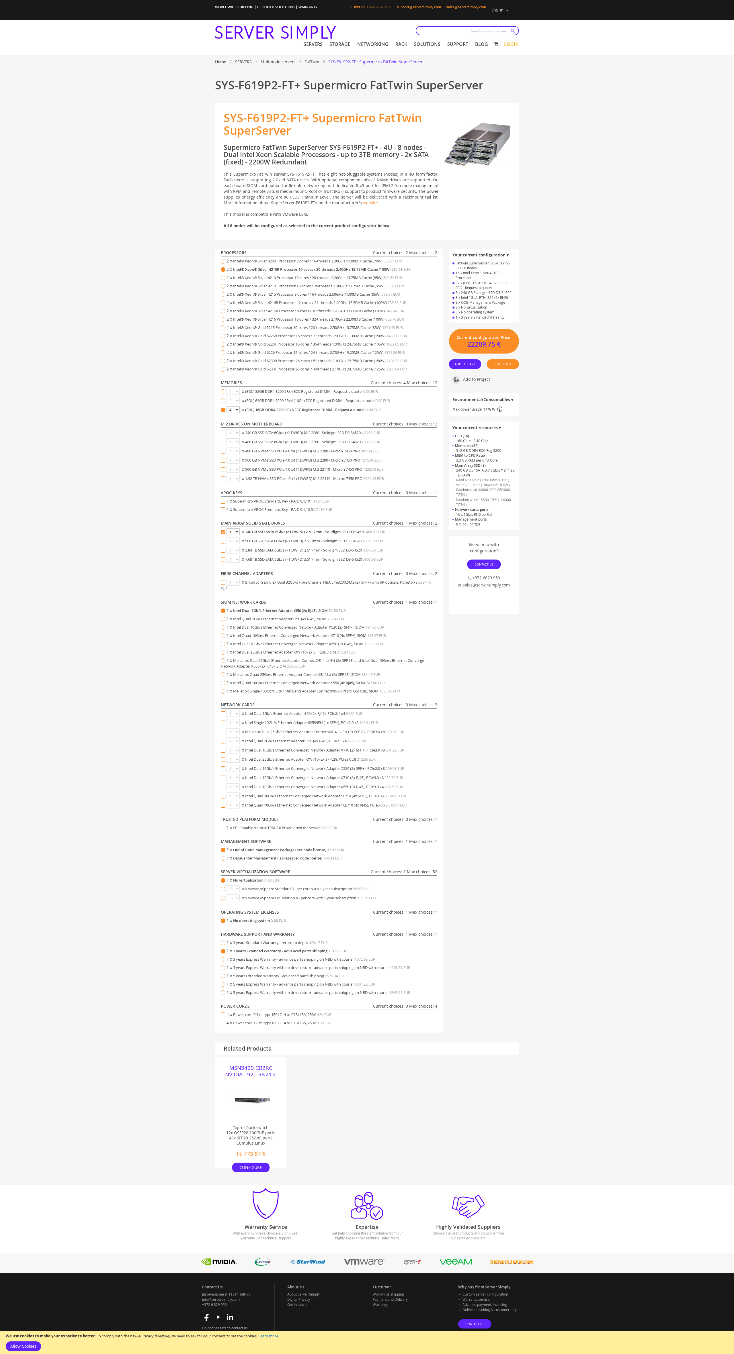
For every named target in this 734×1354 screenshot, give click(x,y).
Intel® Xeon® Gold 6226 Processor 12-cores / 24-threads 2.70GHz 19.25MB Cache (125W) (319, 352)
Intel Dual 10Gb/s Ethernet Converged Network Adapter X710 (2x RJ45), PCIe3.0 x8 (324, 777)
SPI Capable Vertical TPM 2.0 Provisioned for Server (285, 827)
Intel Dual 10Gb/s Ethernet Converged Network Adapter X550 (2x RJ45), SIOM (308, 643)
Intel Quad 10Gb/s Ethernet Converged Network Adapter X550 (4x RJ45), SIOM (309, 682)
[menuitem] (313, 44)
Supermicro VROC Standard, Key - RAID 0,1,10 (281, 501)
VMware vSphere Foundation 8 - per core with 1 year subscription (310, 897)
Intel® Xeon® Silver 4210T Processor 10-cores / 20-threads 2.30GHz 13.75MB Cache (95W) (318, 286)
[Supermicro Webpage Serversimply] (262, 1264)
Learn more (268, 1336)
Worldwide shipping (388, 1294)
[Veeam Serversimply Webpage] (456, 1264)
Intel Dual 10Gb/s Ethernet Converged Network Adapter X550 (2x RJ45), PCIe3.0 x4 (324, 786)
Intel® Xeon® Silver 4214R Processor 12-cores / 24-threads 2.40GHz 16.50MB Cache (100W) (319, 302)
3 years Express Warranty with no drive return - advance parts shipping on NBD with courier (321, 967)
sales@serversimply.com (466, 7)
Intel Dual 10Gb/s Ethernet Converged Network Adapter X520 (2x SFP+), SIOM (308, 627)
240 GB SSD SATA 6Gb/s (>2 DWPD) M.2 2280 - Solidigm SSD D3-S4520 (312, 432)
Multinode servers (279, 61)
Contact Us (484, 564)
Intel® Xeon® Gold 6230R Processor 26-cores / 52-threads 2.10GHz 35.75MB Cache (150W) (320, 360)
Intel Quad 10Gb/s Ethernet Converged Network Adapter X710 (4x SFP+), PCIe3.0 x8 (325, 795)
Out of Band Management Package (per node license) (288, 849)
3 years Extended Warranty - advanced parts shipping (290, 950)
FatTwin (312, 61)
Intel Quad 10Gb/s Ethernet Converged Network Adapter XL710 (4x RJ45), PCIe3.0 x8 (326, 805)
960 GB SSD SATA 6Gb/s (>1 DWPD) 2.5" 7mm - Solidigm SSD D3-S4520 (314, 540)
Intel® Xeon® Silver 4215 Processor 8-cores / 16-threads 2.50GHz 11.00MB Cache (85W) (316, 294)
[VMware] (364, 1264)
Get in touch (297, 1304)
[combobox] (467, 30)
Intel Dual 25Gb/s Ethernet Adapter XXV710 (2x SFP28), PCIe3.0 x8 (310, 759)
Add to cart (465, 364)
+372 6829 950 (486, 577)
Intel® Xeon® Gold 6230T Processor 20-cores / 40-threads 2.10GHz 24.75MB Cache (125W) (320, 369)
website (370, 202)
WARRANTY (307, 7)
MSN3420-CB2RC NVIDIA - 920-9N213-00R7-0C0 (251, 1071)
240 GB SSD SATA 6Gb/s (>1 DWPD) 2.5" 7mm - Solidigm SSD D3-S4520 (315, 531)
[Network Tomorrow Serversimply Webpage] (511, 1264)
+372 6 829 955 (379, 7)
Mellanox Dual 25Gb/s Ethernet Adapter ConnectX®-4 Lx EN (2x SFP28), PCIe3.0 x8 (324, 731)
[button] (501, 10)
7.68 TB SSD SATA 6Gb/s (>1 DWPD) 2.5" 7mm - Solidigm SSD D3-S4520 (314, 559)
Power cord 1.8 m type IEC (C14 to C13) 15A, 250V (282, 1022)
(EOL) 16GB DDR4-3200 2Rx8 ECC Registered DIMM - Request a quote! (313, 409)
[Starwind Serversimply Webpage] (307, 1264)
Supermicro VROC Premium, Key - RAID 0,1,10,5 (282, 509)
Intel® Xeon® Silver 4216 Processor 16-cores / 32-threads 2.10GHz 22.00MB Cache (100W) (318, 319)
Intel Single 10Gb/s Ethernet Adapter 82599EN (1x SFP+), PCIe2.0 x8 (311, 722)
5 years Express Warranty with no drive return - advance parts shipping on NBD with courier (321, 992)
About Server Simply (303, 1294)
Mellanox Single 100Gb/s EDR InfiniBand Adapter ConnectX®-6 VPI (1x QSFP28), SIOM (316, 691)
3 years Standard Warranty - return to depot (280, 942)
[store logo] (275, 32)
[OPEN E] (412, 1264)
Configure (250, 1167)
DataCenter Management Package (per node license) (287, 858)
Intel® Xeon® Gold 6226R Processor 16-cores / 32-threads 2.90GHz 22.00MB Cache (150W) (320, 335)
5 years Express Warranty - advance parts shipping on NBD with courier (304, 984)
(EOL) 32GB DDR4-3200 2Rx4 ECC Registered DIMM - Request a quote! (311, 391)
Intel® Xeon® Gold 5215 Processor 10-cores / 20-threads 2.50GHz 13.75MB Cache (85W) (318, 327)
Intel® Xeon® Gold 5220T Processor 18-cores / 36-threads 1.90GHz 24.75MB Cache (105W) (320, 344)
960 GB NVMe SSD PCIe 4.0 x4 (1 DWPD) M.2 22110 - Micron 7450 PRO (314, 469)
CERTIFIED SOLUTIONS (276, 7)
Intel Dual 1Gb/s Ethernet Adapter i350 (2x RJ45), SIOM (289, 610)
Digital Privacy (298, 1299)
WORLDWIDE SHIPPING (234, 7)
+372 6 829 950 (214, 1304)
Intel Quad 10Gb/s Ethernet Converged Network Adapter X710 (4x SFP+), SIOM (309, 635)
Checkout (503, 364)
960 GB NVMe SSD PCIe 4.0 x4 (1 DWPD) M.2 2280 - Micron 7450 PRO (313, 460)
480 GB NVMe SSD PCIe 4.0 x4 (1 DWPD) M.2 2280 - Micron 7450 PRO (312, 451)
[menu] (396, 44)
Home (221, 61)
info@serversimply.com (221, 1299)
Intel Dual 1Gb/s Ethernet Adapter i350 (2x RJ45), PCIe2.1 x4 (303, 713)
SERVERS (244, 61)
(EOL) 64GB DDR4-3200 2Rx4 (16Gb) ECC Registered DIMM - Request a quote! (317, 400)
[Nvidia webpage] (219, 1264)
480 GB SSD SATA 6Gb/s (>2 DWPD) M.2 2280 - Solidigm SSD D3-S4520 (312, 441)
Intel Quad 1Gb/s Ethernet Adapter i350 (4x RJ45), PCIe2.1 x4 (305, 740)
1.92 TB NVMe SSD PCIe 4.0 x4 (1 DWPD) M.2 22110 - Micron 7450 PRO (314, 478)
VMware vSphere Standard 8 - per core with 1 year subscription (307, 888)
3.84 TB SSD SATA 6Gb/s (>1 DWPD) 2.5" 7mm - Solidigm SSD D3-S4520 (314, 550)
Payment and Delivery (390, 1299)
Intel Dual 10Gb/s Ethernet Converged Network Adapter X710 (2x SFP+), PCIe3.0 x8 (324, 750)
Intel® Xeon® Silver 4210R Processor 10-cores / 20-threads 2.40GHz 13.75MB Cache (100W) (322, 269)
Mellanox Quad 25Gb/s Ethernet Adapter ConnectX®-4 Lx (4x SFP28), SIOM (306, 674)
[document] (367, 1342)
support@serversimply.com (419, 7)
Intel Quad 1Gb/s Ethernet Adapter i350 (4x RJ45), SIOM (288, 618)
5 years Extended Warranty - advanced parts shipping (289, 975)
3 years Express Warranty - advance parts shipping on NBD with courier (304, 959)
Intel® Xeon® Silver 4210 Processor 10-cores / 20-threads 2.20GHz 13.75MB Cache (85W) (317, 277)
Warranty (380, 1304)
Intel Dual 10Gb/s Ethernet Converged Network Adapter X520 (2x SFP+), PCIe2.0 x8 (324, 768)
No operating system (259, 920)
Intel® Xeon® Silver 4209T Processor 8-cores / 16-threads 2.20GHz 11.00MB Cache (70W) (317, 261)
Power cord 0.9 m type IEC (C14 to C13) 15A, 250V (282, 1014)
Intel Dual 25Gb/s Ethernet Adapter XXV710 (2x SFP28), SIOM (294, 652)
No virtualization (256, 880)
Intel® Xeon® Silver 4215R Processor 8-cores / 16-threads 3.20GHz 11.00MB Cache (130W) (318, 310)
